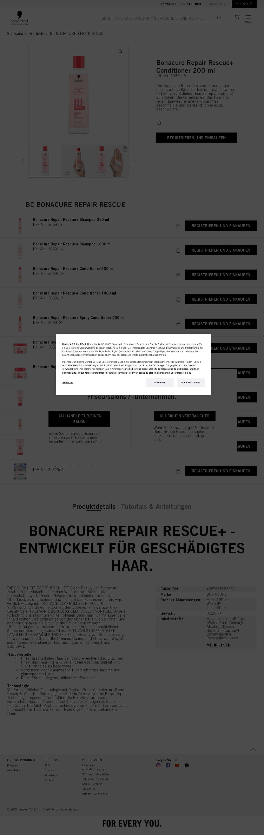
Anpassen (67, 382)
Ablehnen (159, 382)
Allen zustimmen (190, 382)
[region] (133, 364)
